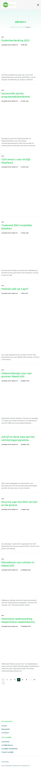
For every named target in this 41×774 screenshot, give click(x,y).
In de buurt (5, 732)
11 (34, 679)
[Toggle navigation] (33, 5)
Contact (4, 726)
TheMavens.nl (25, 765)
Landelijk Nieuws (7, 745)
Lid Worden (5, 742)
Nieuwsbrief (5, 729)
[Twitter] (7, 715)
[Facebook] (2, 715)
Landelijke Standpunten (9, 748)
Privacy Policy (5, 761)
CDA (2, 37)
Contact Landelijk (7, 752)
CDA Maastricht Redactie (9, 44)
